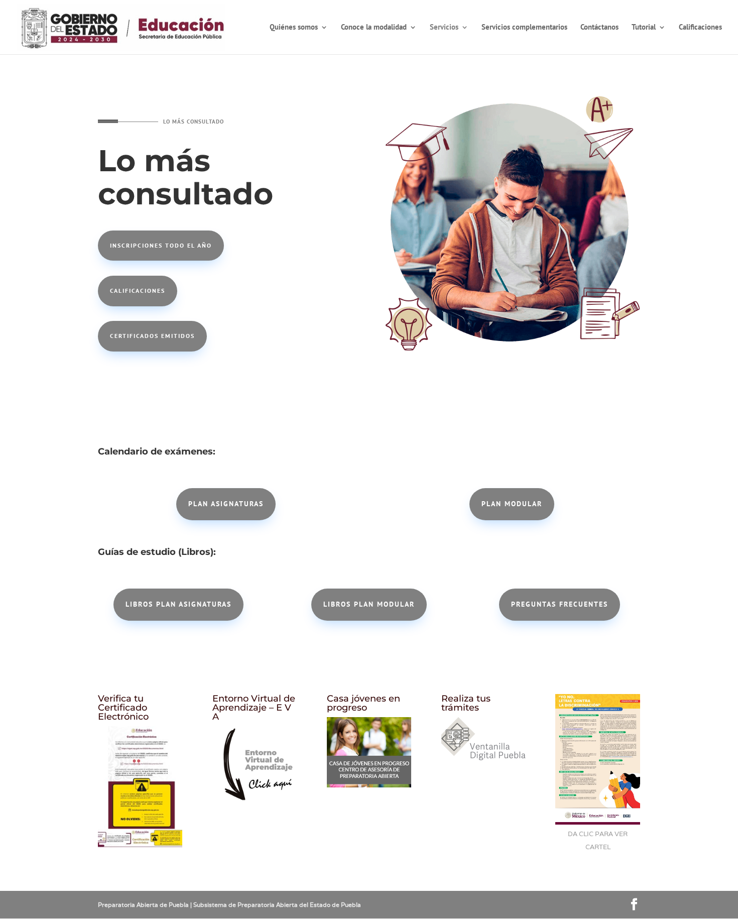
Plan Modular (511, 503)
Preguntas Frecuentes (559, 604)
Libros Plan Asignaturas (178, 604)
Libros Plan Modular (369, 604)
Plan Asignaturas (226, 503)
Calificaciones (700, 28)
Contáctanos (599, 28)
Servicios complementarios (524, 28)
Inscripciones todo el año (161, 245)
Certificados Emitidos (152, 335)
